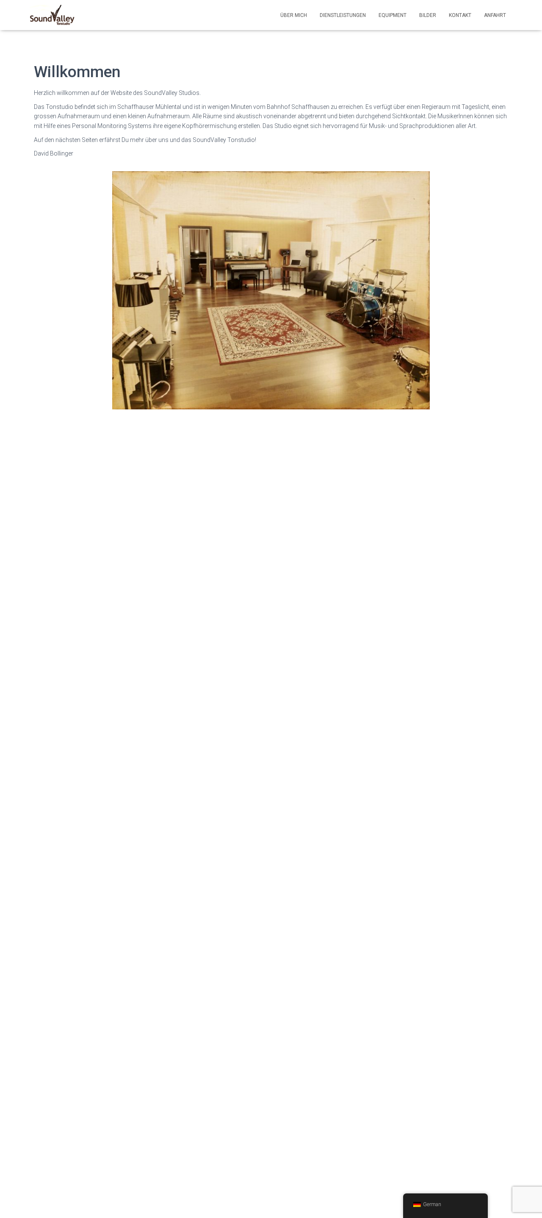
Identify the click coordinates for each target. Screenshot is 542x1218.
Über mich (293, 15)
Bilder (427, 15)
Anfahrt (495, 15)
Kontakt (460, 15)
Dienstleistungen (343, 15)
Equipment (392, 15)
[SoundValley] (52, 15)
